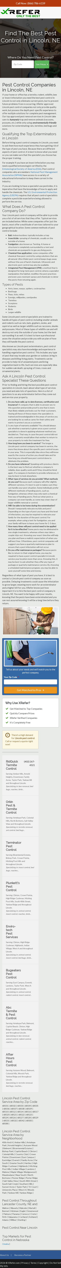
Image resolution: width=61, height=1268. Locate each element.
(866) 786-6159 (36, 3)
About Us (4, 1255)
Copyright (43, 1262)
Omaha (5, 1244)
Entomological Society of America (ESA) (21, 169)
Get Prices (41, 64)
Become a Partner (23, 1255)
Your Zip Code (11, 677)
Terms (33, 1262)
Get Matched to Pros (29, 690)
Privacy (25, 1262)
